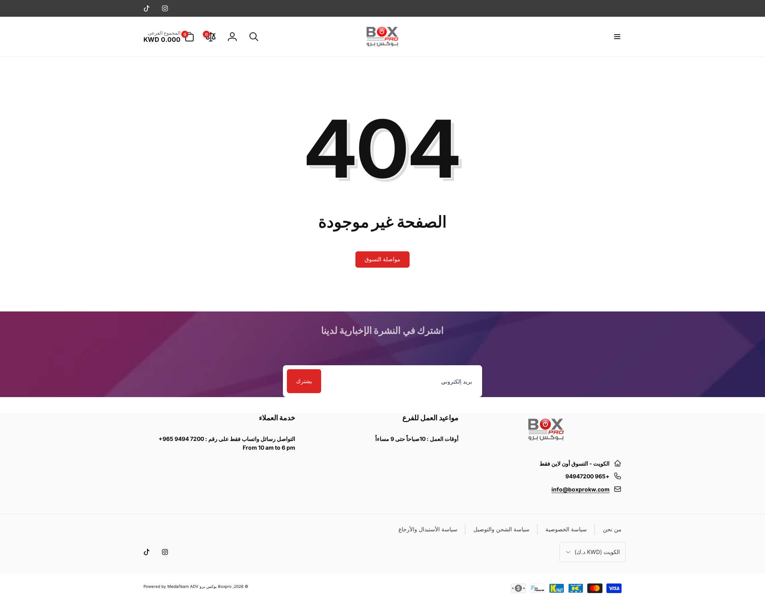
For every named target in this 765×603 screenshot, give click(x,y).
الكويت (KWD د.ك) (597, 551)
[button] (617, 36)
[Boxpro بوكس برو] (545, 444)
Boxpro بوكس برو (215, 586)
